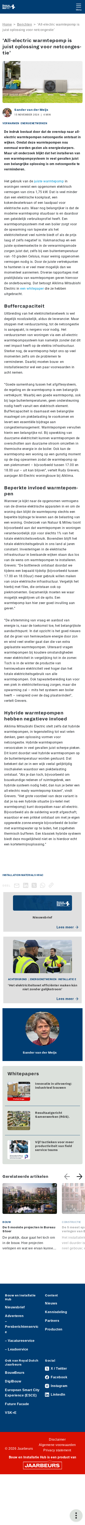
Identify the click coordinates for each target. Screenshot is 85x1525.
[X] (35, 885)
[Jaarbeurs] (42, 1465)
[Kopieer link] (51, 885)
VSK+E (11, 1412)
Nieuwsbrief (15, 1307)
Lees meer (65, 927)
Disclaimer (57, 1439)
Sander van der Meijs (31, 109)
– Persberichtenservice (22, 1327)
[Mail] (17, 885)
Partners (52, 1320)
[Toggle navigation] (79, 6)
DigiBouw (13, 1381)
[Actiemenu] (76, 1515)
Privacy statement (57, 1450)
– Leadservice (16, 1349)
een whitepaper (32, 288)
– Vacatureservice (20, 1340)
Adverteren (14, 1316)
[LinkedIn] (26, 885)
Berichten (24, 24)
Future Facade (17, 1404)
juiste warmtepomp (49, 181)
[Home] (8, 7)
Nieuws (51, 1303)
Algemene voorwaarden (57, 1445)
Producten (54, 1329)
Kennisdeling (56, 1312)
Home (7, 24)
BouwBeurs (15, 1372)
